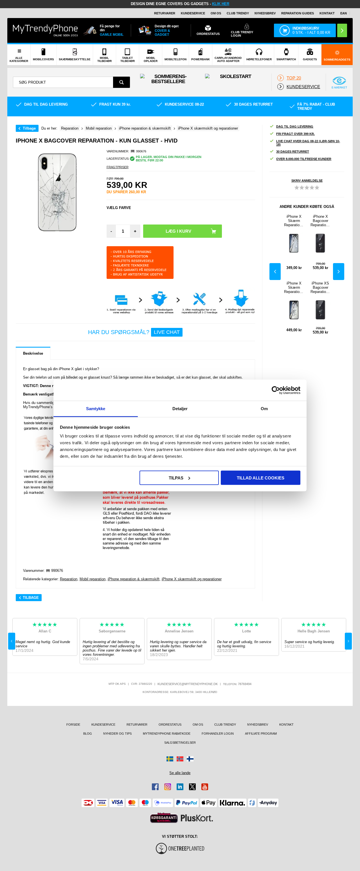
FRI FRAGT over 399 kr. (295, 133)
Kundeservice (193, 13)
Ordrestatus (170, 724)
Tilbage (29, 128)
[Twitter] (192, 786)
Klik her (220, 4)
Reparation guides (297, 13)
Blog (87, 733)
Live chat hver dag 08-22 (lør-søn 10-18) (308, 142)
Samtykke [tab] (95, 408)
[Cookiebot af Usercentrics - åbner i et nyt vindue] (275, 390)
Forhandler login (218, 733)
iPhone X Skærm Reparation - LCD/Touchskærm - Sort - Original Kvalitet (294, 287)
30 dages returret (292, 151)
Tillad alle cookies (260, 477)
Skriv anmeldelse (307, 180)
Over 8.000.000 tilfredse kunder (303, 159)
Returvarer (164, 13)
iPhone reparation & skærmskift (133, 579)
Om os (216, 13)
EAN (343, 13)
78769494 (244, 684)
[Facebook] (155, 786)
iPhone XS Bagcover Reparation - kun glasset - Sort (320, 287)
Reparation (68, 579)
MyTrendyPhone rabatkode (166, 733)
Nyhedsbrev (265, 13)
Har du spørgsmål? (134, 332)
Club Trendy (238, 13)
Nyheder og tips (117, 733)
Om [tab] (264, 408)
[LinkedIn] (180, 786)
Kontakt (327, 13)
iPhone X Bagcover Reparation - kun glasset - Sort (320, 220)
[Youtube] (204, 786)
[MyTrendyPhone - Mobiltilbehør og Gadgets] (45, 30)
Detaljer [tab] (180, 408)
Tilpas (176, 477)
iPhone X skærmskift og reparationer (192, 579)
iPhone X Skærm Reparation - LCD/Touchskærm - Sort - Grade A (294, 220)
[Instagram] (167, 786)
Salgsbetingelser (180, 742)
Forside (73, 724)
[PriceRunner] (164, 818)
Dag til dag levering (294, 126)
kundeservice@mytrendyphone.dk (188, 684)
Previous (275, 271)
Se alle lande (179, 773)
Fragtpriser (118, 167)
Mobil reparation (92, 579)
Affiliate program (261, 733)
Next (338, 271)
